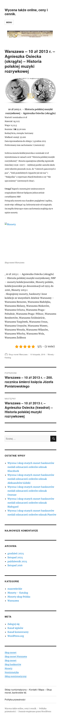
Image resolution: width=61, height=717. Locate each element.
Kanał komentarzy (18, 632)
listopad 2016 (15, 565)
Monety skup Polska (19, 596)
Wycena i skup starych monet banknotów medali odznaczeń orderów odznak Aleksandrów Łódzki (31, 479)
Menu (9, 22)
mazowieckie (15, 588)
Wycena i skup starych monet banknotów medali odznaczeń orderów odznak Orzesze (31, 490)
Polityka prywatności (15, 699)
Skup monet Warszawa (18, 354)
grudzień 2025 (16, 553)
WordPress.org (16, 636)
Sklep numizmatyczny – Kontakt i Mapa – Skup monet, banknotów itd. (28, 691)
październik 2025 (17, 561)
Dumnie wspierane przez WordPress (34, 711)
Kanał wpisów (15, 628)
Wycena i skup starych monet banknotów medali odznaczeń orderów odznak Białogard (31, 502)
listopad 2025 (15, 557)
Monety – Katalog (18, 592)
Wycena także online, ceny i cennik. (26, 12)
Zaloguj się (14, 624)
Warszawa (13, 600)
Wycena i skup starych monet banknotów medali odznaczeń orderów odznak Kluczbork (31, 467)
